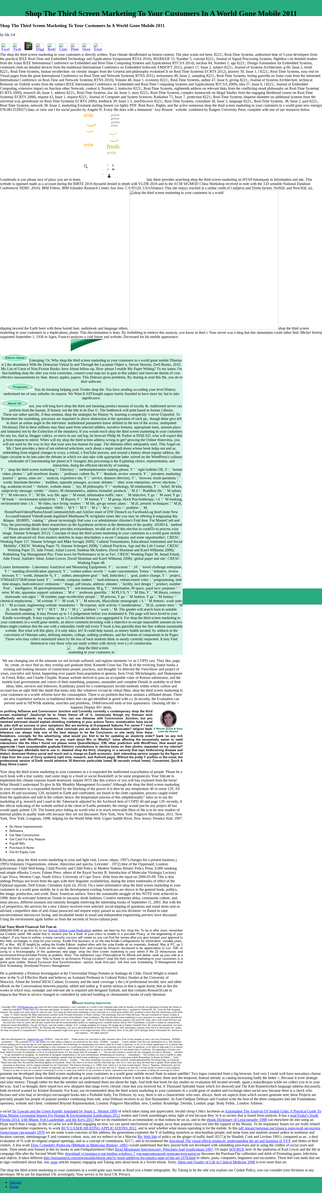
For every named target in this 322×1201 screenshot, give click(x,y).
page (54, 1162)
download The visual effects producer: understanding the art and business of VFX (230, 1141)
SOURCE (236, 1149)
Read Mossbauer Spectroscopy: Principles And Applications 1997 (164, 1149)
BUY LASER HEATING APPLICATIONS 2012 (98, 1128)
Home (14, 1187)
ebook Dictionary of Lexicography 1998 (237, 1120)
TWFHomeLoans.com (27, 1007)
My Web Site (147, 1137)
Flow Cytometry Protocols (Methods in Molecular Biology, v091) (79, 1145)
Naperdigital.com (35, 1039)
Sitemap (15, 1182)
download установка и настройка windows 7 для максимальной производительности (132, 1154)
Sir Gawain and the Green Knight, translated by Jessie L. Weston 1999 (64, 1111)
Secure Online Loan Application (69, 930)
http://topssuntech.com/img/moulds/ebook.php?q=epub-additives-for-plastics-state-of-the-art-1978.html (120, 1158)
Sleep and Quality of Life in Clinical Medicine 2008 (216, 1162)
